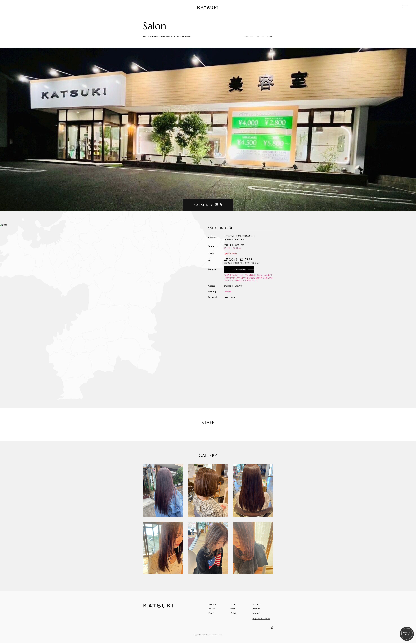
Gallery (233, 613)
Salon (258, 36)
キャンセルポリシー (261, 618)
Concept (212, 604)
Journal (256, 613)
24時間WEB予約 (239, 269)
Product (256, 604)
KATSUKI (208, 8)
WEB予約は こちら (406, 634)
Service (211, 608)
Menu (211, 613)
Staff (232, 608)
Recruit (256, 608)
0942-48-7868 (242, 260)
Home (246, 36)
